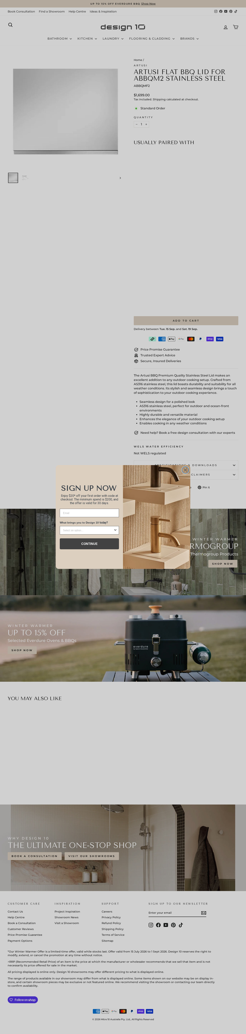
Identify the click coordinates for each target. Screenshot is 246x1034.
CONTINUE (89, 543)
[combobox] (88, 530)
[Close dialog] (185, 470)
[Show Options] (115, 530)
